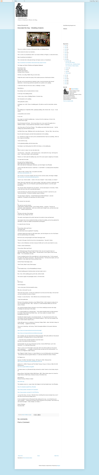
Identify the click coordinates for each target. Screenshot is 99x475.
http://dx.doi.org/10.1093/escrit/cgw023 (26, 366)
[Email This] (34, 415)
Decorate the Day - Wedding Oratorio (72, 64)
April (67, 71)
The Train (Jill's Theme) (70, 62)
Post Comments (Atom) (27, 457)
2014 (66, 80)
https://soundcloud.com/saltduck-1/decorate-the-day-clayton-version (32, 62)
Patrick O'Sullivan (74, 88)
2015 (66, 78)
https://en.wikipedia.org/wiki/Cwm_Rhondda (27, 386)
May (66, 69)
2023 (66, 50)
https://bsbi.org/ (21, 381)
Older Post (56, 455)
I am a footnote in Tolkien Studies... (72, 65)
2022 (66, 52)
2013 (66, 82)
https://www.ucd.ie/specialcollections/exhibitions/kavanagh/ (30, 333)
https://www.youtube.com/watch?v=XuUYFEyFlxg (28, 392)
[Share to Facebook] (38, 415)
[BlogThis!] (35, 415)
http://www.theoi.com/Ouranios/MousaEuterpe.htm (28, 177)
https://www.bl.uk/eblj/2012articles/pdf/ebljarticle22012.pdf (30, 361)
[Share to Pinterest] (40, 415)
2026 (66, 45)
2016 (66, 76)
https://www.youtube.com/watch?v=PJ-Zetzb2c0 (28, 389)
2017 (66, 75)
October (67, 67)
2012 (66, 83)
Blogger (58, 465)
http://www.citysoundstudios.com (24, 173)
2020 (66, 56)
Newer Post (20, 455)
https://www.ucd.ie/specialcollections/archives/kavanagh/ (30, 330)
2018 (66, 59)
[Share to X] (37, 415)
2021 (66, 54)
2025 (66, 47)
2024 (66, 49)
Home (38, 455)
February (67, 73)
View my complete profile (68, 101)
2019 (66, 57)
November (68, 61)
